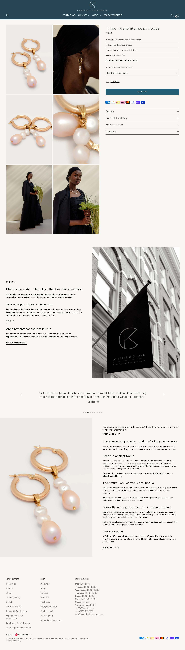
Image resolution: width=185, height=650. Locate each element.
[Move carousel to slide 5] (92, 412)
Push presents (47, 611)
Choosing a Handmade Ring (19, 627)
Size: (119, 67)
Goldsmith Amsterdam (16, 611)
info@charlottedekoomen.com (89, 614)
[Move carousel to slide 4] (90, 412)
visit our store (126, 539)
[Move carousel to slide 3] (88, 412)
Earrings (44, 593)
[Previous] (21, 395)
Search (9, 602)
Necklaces (45, 602)
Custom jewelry (13, 597)
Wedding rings (47, 615)
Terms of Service (14, 606)
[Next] (164, 395)
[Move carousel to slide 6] (94, 412)
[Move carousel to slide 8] (99, 412)
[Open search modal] (7, 15)
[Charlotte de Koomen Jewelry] (92, 6)
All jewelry (45, 584)
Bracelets (45, 597)
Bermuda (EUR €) (24, 634)
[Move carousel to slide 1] (83, 412)
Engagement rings (49, 606)
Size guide (115, 82)
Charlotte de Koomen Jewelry (31, 638)
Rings (43, 588)
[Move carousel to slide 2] (85, 412)
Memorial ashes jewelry (52, 620)
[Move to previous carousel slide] (171, 567)
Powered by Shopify (13, 641)
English (8, 634)
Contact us (120, 55)
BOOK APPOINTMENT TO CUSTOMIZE (121, 61)
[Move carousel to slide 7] (97, 412)
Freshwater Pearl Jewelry (18, 623)
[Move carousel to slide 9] (101, 412)
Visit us (9, 588)
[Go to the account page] (172, 15)
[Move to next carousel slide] (177, 567)
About (9, 593)
